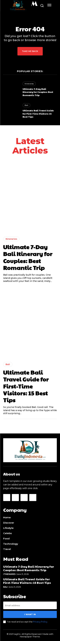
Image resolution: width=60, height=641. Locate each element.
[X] (24, 497)
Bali (26, 105)
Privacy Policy (40, 621)
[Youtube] (32, 497)
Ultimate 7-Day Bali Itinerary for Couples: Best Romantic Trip (38, 92)
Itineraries (29, 83)
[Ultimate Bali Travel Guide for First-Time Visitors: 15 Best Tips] (11, 110)
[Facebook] (6, 497)
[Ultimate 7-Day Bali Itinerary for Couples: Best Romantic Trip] (11, 89)
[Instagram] (15, 497)
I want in (30, 614)
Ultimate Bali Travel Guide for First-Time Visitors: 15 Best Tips (38, 113)
